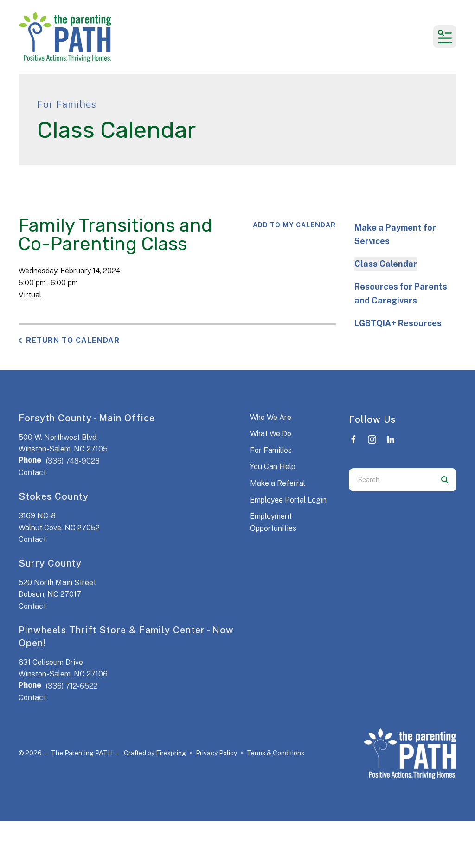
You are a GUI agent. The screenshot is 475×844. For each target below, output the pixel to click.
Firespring (171, 753)
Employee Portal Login (288, 500)
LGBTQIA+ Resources (398, 323)
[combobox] (391, 479)
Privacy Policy (216, 753)
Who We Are (270, 417)
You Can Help (272, 466)
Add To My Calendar (294, 225)
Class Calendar (385, 264)
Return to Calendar (73, 340)
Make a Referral (277, 483)
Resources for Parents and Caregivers (400, 293)
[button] (444, 36)
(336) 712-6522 (71, 686)
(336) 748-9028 (73, 461)
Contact (32, 472)
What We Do (270, 433)
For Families (271, 450)
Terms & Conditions (275, 753)
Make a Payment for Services (395, 234)
